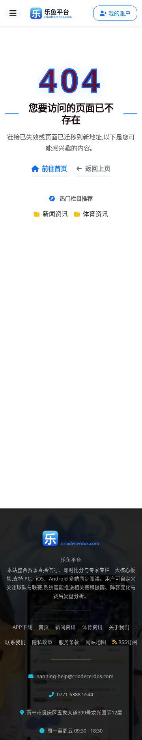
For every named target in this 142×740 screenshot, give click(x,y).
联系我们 (15, 642)
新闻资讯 (54, 214)
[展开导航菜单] (13, 13)
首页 (44, 627)
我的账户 (119, 13)
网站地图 (96, 642)
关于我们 (119, 627)
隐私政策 (42, 642)
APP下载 (22, 627)
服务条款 (69, 642)
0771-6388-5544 (74, 694)
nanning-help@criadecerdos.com (74, 676)
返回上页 (97, 168)
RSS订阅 (127, 642)
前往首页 (54, 168)
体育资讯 (94, 214)
